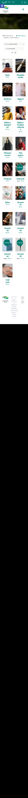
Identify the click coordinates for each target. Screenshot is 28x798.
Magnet (20, 99)
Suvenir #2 (7, 229)
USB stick (7, 281)
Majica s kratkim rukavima (20, 126)
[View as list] (15, 52)
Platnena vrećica (7, 154)
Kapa (7, 75)
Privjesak (7, 179)
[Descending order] (23, 44)
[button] (2, 6)
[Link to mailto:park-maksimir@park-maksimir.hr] (6, 2)
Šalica (7, 202)
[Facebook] (22, 297)
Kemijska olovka (20, 76)
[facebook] (22, 2)
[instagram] (25, 2)
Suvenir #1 (20, 203)
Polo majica (20, 154)
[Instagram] (22, 302)
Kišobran (7, 99)
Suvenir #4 (7, 255)
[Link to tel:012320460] (2, 2)
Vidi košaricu (22, 36)
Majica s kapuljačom (7, 124)
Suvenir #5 (20, 255)
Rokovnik (20, 179)
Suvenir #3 (20, 229)
